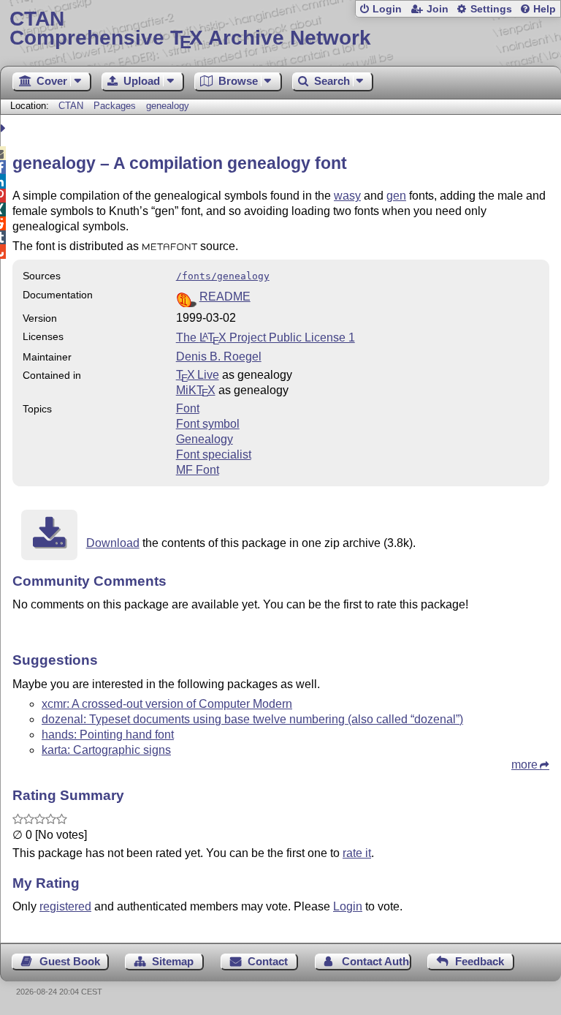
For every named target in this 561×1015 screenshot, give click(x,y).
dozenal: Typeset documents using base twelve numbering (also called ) (252, 719)
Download (113, 543)
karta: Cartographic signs (106, 750)
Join (438, 9)
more (524, 764)
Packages (116, 105)
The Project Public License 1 (265, 337)
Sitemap (173, 961)
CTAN (70, 105)
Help (544, 9)
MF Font (197, 470)
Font (187, 408)
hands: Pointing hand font (108, 734)
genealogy (167, 105)
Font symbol (208, 424)
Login (387, 9)
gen (396, 195)
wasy (347, 195)
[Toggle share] (5, 128)
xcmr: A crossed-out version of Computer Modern (167, 704)
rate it (357, 853)
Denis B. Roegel (219, 356)
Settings (491, 9)
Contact (268, 961)
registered (65, 906)
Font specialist (213, 454)
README (225, 296)
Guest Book (69, 961)
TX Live (197, 375)
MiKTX (195, 390)
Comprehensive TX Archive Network (190, 29)
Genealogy (204, 439)
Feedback (479, 961)
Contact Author (376, 961)
